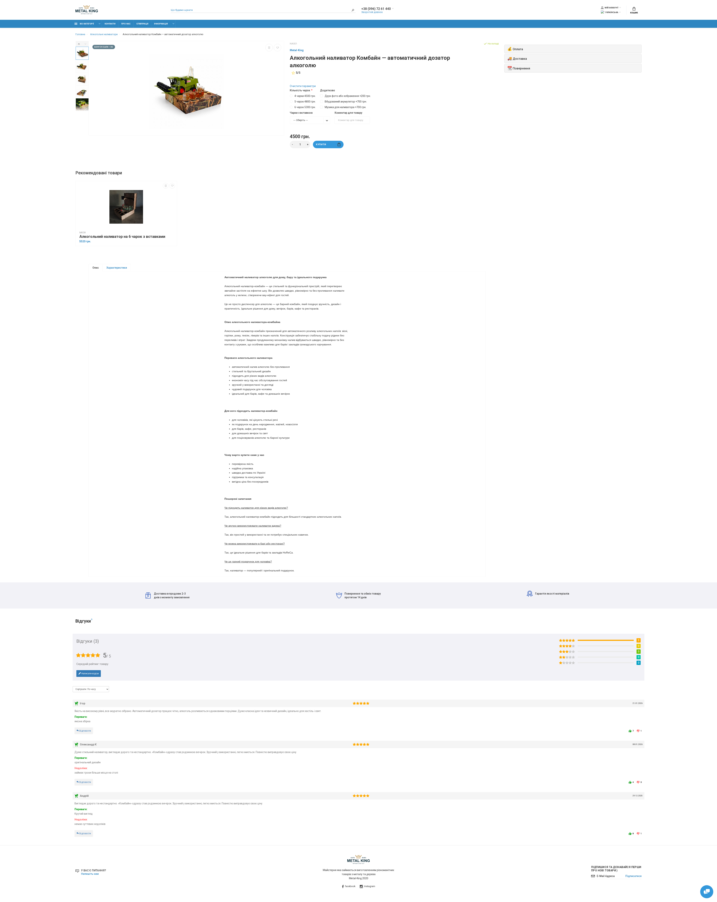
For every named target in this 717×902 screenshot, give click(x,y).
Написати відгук (90, 673)
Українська (611, 12)
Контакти (110, 24)
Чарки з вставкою (301, 112)
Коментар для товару (348, 112)
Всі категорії (86, 24)
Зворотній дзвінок (372, 12)
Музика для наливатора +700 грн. (345, 107)
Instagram (369, 886)
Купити (321, 144)
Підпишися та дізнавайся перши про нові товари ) (616, 869)
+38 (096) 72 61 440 (376, 9)
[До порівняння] (269, 47)
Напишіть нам (90, 873)
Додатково (327, 90)
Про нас (126, 24)
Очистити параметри (303, 86)
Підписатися (633, 876)
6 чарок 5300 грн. (305, 107)
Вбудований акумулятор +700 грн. (346, 101)
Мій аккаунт (611, 8)
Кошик (634, 13)
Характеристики (116, 267)
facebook (350, 886)
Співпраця (142, 24)
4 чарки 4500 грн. (305, 95)
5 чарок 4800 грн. (305, 101)
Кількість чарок (300, 90)
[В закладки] (277, 47)
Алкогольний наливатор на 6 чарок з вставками (122, 236)
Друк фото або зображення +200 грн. (348, 95)
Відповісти (85, 731)
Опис (95, 267)
